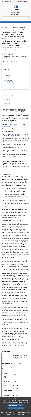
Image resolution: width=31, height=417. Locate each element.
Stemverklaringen (10, 83)
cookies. (22, 414)
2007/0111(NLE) (13, 61)
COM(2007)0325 (13, 124)
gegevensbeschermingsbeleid (21, 412)
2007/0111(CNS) (5, 126)
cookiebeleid (9, 414)
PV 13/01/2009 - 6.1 (10, 81)
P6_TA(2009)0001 (10, 87)
